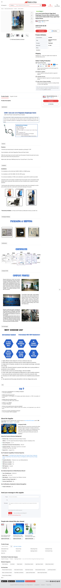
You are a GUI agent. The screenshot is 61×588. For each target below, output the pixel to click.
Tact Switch (12, 564)
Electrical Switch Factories (40, 569)
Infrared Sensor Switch (29, 564)
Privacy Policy (48, 584)
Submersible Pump (20, 455)
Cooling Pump (8, 456)
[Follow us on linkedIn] (59, 581)
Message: (6, 503)
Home (2, 8)
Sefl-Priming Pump (30, 456)
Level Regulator (23, 456)
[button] (2, 2)
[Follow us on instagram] (54, 581)
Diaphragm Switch (33, 550)
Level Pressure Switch (52, 569)
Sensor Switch (20, 8)
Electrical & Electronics (9, 8)
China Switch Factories (18, 569)
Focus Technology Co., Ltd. (22, 584)
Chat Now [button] (55, 31)
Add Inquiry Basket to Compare (17, 39)
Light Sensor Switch (39, 564)
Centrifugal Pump (12, 455)
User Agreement (37, 584)
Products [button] (12, 5)
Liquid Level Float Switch (30, 572)
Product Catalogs (18, 546)
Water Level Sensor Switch (7, 572)
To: (7, 500)
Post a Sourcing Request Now (14, 515)
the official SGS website (29, 420)
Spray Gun (3, 553)
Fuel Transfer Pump (28, 455)
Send (10, 513)
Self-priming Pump (33, 548)
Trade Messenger (20, 581)
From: (7, 496)
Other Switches (5, 564)
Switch (15, 8)
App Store (4, 581)
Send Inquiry (41, 31)
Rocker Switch (19, 564)
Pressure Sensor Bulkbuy (6, 575)
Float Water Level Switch (18, 572)
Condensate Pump (48, 548)
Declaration (43, 584)
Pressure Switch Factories (7, 569)
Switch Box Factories (29, 569)
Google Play (11, 581)
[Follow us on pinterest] (57, 581)
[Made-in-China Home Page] (31, 2)
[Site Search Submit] (44, 5)
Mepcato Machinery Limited (43, 20)
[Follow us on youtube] (55, 581)
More (2, 577)
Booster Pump (17, 456)
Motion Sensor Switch (50, 564)
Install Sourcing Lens (31, 581)
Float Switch (18, 550)
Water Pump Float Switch (42, 572)
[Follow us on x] (52, 581)
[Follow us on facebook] (50, 581)
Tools (12, 456)
